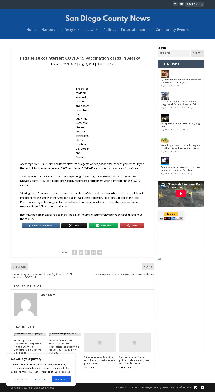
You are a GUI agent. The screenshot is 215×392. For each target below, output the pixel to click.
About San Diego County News (150, 387)
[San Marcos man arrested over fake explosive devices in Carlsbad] (165, 161)
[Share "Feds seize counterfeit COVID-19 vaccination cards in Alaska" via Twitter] (81, 252)
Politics (109, 30)
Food (176, 85)
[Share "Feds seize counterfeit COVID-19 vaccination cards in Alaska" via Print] (100, 252)
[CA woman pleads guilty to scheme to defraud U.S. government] (100, 342)
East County (179, 129)
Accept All (61, 379)
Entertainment (134, 30)
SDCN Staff (69, 64)
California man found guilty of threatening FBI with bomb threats (134, 360)
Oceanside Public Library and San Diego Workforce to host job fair (179, 103)
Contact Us (123, 387)
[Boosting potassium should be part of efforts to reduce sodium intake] (165, 139)
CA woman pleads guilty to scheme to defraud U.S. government (100, 360)
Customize (20, 379)
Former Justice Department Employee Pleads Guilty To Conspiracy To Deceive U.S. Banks (27, 346)
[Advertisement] (181, 238)
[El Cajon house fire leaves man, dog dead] (165, 118)
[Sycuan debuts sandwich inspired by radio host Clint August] (165, 74)
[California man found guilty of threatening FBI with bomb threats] (135, 342)
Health (177, 151)
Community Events (172, 30)
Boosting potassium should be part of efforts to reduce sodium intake (180, 147)
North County (186, 107)
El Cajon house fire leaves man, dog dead (180, 125)
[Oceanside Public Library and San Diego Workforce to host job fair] (165, 96)
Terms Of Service (181, 387)
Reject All (41, 379)
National (49, 30)
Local (89, 30)
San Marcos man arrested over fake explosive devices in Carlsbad (180, 169)
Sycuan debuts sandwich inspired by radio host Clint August (181, 81)
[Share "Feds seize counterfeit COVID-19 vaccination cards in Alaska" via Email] (93, 252)
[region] (41, 370)
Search (162, 47)
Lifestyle (68, 30)
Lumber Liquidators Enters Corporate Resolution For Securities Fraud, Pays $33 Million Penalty (64, 346)
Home (31, 30)
